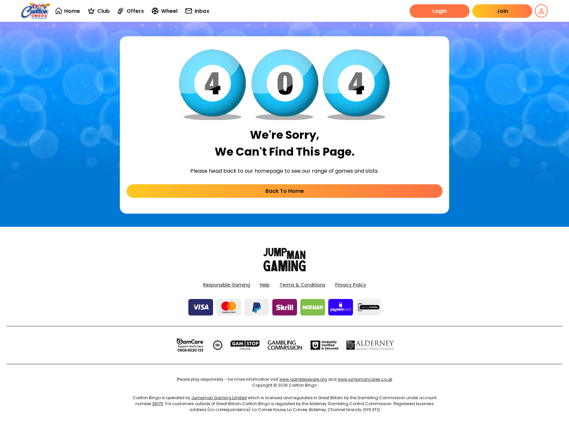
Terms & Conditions (302, 285)
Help (265, 285)
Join (502, 11)
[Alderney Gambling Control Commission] (370, 345)
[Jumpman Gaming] (284, 269)
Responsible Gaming (226, 285)
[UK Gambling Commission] (285, 345)
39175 (157, 403)
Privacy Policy (350, 285)
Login (439, 11)
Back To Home (284, 191)
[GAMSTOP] (245, 345)
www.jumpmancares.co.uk (365, 379)
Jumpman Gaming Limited (219, 398)
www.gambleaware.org (303, 379)
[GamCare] (190, 345)
